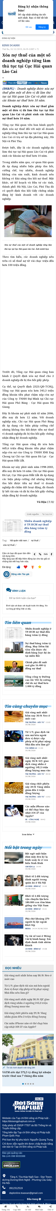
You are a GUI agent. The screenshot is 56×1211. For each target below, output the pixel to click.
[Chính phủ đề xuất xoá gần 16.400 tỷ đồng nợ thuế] (13, 666)
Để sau (29, 27)
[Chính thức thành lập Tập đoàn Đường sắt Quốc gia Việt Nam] (28, 1049)
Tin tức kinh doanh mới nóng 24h (20, 1067)
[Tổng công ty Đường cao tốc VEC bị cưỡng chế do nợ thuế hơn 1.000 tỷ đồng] (13, 681)
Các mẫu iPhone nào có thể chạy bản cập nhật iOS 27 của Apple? (37, 811)
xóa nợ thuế (8, 544)
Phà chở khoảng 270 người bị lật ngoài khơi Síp (37, 921)
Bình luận (39, 1209)
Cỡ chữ (28, 1209)
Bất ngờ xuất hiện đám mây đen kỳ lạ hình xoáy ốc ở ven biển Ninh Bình (36, 858)
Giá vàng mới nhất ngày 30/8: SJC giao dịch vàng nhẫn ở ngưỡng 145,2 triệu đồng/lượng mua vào (37, 764)
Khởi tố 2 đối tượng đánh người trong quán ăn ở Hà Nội (37, 879)
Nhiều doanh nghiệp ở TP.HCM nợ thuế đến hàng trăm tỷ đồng (38, 526)
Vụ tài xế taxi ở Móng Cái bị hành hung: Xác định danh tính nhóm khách (38, 940)
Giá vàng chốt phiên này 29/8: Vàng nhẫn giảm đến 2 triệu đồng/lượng (37, 788)
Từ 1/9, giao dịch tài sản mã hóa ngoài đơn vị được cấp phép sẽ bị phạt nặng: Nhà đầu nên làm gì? (38, 738)
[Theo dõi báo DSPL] (28, 83)
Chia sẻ (50, 1209)
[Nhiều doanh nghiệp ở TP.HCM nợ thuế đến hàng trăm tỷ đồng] (12, 525)
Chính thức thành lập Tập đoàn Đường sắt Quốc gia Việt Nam (27, 1074)
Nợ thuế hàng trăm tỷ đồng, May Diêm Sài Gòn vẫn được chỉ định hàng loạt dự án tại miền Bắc (38, 649)
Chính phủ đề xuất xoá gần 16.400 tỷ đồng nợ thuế (36, 665)
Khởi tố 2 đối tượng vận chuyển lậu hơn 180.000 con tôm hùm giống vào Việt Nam (38, 900)
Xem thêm (27, 834)
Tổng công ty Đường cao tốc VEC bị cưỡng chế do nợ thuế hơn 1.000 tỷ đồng (38, 681)
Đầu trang (33, 1199)
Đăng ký (42, 27)
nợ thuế (34, 540)
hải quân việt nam (18, 540)
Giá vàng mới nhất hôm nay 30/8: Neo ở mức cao (37, 715)
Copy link (17, 1209)
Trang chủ (5, 1209)
